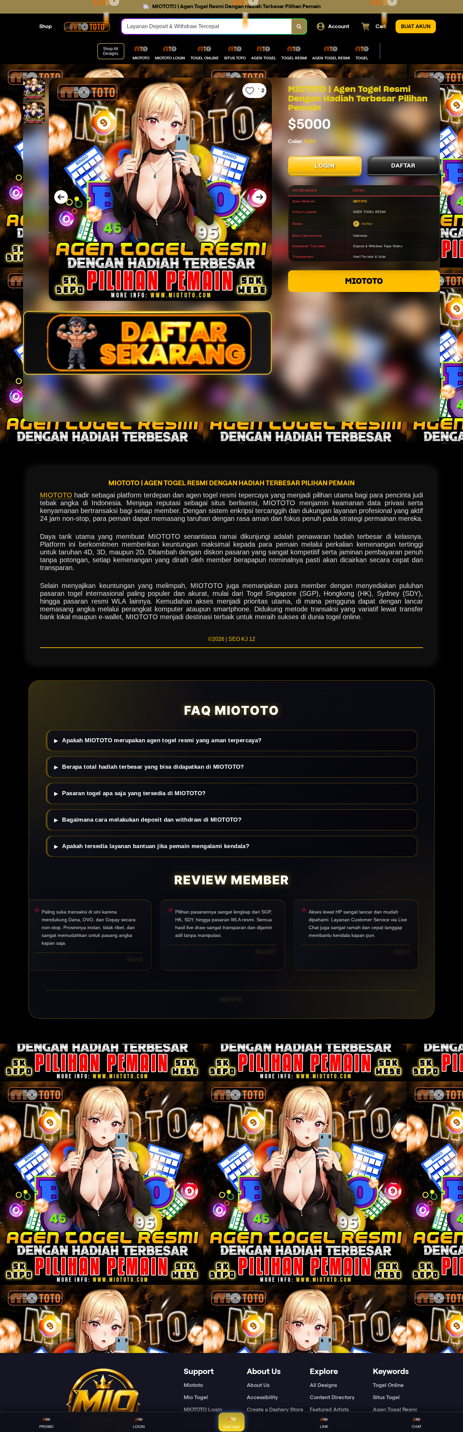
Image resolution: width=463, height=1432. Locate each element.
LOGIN (325, 165)
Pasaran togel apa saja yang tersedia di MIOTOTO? (133, 793)
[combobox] (207, 26)
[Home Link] (86, 26)
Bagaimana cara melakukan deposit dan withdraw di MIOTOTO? (151, 820)
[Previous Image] (61, 197)
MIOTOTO (364, 281)
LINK (324, 1427)
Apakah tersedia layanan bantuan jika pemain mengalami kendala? (155, 846)
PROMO (46, 1427)
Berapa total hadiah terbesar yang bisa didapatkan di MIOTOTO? (153, 767)
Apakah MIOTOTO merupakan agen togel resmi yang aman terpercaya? (161, 740)
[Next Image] (259, 197)
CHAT (417, 1427)
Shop (45, 26)
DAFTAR (403, 165)
